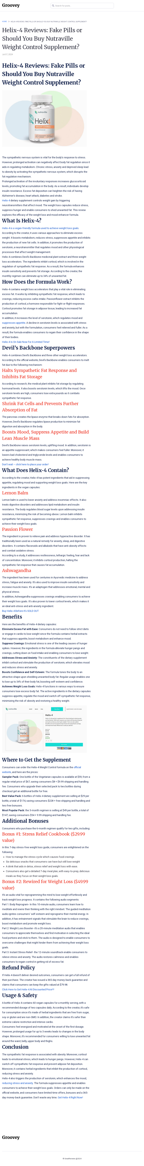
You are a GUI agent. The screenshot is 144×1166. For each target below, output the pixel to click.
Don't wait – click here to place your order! (25, 464)
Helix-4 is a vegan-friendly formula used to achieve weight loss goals (40, 228)
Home (4, 21)
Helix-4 (6, 200)
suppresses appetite (13, 322)
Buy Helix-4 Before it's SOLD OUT (20, 610)
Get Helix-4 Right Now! (70, 1097)
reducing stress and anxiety (17, 1083)
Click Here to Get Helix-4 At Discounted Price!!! (28, 989)
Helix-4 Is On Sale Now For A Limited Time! (26, 341)
